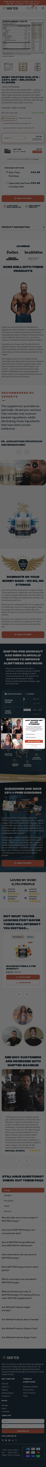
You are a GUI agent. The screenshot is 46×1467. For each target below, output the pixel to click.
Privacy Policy (40, 744)
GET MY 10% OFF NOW (34, 741)
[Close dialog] (44, 719)
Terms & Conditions (35, 745)
